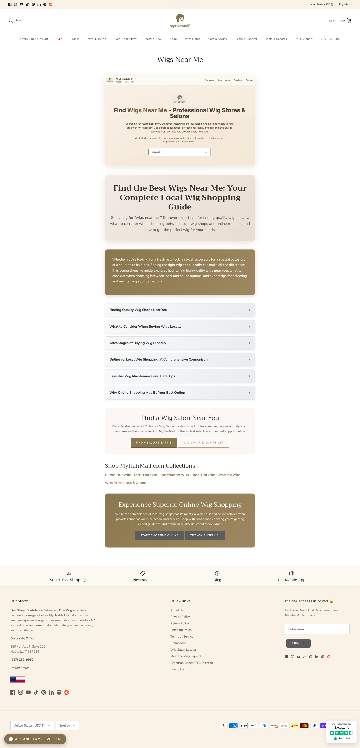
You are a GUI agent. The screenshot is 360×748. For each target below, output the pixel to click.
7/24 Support (303, 39)
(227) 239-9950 (331, 39)
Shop (173, 39)
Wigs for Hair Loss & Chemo (125, 483)
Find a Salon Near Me (154, 443)
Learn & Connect (246, 39)
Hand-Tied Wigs (203, 475)
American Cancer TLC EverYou (191, 663)
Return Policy (179, 623)
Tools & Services (276, 39)
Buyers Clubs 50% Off (33, 39)
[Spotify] (44, 4)
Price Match (192, 39)
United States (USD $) (321, 4)
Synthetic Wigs (229, 475)
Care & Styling (217, 39)
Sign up (298, 643)
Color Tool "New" (125, 39)
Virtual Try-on (97, 39)
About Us (177, 610)
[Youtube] (21, 4)
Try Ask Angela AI (205, 535)
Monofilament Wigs (174, 475)
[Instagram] (15, 4)
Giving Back (178, 669)
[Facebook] (9, 4)
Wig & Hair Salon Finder (204, 443)
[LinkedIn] (39, 4)
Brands (75, 39)
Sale (59, 39)
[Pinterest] (33, 4)
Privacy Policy (180, 617)
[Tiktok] (27, 4)
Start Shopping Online (159, 535)
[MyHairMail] (180, 21)
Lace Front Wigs (146, 475)
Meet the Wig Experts (185, 656)
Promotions (178, 643)
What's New (153, 39)
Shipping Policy (181, 630)
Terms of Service (181, 636)
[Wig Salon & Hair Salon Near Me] (180, 164)
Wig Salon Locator (183, 650)
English (343, 4)
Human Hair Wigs (118, 475)
